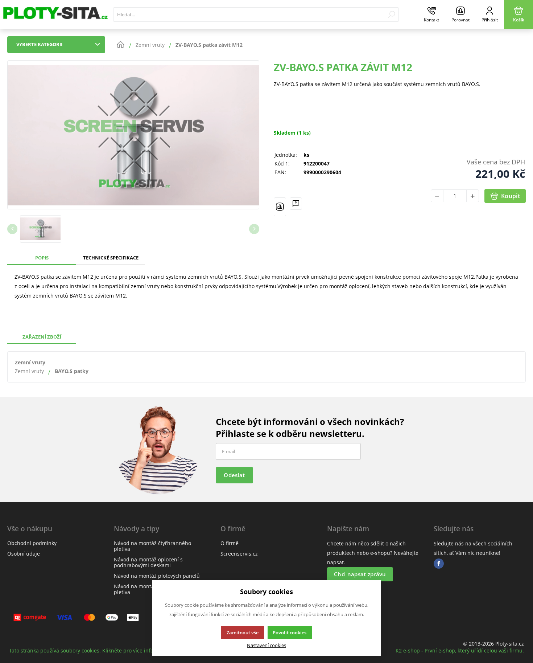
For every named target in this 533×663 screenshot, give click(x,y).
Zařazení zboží (41, 336)
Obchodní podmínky (32, 543)
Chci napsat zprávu (360, 574)
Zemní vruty (30, 362)
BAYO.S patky (71, 371)
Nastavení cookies (266, 645)
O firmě (229, 543)
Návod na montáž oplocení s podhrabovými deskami (148, 562)
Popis (42, 257)
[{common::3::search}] (391, 14)
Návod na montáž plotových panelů (157, 575)
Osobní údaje (23, 553)
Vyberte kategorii (39, 44)
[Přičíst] (472, 195)
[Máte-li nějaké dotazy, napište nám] (296, 206)
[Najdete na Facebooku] (439, 563)
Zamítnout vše (243, 632)
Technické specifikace (111, 257)
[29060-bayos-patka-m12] (133, 135)
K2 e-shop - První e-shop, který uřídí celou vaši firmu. (460, 650)
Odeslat (234, 475)
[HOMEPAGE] (120, 44)
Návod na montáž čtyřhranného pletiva (152, 546)
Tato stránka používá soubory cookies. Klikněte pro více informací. (89, 650)
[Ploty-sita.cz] (55, 14)
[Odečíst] (437, 195)
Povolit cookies (289, 632)
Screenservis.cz (239, 553)
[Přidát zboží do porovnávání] (280, 206)
